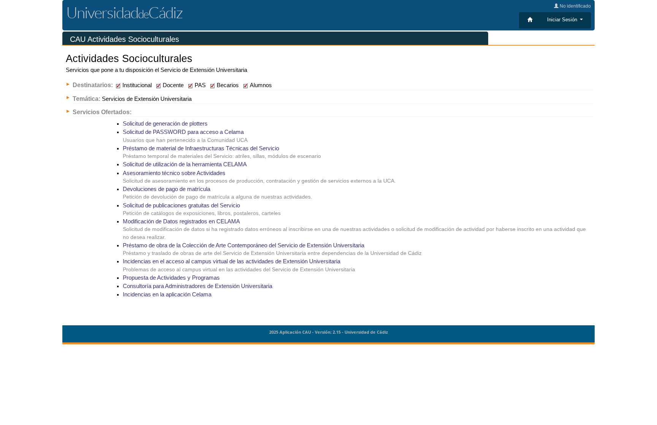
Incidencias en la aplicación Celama (167, 294)
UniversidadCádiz (124, 12)
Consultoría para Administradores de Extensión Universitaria (197, 286)
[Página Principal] (529, 20)
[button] (565, 20)
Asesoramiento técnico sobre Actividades (174, 173)
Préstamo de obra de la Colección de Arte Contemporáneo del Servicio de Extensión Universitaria (243, 245)
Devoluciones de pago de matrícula (166, 189)
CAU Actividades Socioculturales (124, 39)
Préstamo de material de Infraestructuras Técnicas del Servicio (201, 148)
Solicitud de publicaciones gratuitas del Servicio (181, 205)
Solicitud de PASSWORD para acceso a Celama (183, 132)
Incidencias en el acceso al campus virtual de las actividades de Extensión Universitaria (231, 261)
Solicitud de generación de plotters (165, 124)
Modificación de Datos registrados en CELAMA (181, 221)
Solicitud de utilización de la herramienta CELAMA (185, 164)
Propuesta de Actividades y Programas (171, 278)
